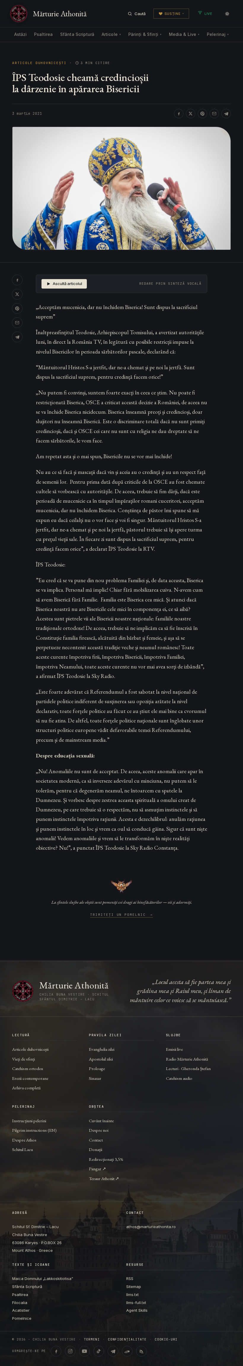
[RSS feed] (141, 1351)
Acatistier (21, 1310)
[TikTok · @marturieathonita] (98, 1351)
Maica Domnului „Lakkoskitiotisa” (42, 1278)
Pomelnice (21, 1318)
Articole (111, 34)
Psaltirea (43, 34)
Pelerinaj (218, 34)
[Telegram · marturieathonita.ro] (113, 1351)
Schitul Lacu (22, 1149)
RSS (129, 1278)
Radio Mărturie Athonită (187, 1059)
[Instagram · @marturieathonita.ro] (70, 1351)
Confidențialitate (127, 1339)
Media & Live (184, 34)
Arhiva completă (26, 1087)
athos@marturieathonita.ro (151, 1226)
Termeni (92, 1339)
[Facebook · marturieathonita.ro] (56, 1351)
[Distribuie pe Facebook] (178, 113)
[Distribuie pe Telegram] (226, 113)
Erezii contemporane (30, 1078)
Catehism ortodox (27, 1068)
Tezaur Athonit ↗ (104, 1178)
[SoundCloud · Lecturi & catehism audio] (127, 1351)
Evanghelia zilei (101, 1049)
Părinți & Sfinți (145, 34)
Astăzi (20, 34)
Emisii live (174, 1049)
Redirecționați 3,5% (106, 1159)
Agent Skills (137, 1310)
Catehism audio (179, 1078)
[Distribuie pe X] (190, 113)
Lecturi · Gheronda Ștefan (188, 1068)
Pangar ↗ (97, 1168)
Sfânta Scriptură (77, 34)
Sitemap (133, 1286)
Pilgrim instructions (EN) (34, 1130)
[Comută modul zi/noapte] (227, 14)
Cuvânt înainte (101, 1120)
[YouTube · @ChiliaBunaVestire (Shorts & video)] (84, 1351)
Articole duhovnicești (39, 63)
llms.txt (132, 1294)
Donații (95, 1149)
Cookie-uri (166, 1339)
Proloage (97, 1068)
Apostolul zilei (101, 1059)
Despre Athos (24, 1140)
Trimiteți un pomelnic (121, 915)
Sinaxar (95, 1078)
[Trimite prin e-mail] (214, 113)
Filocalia (19, 1302)
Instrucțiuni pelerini (29, 1120)
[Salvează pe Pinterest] (202, 113)
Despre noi (98, 1130)
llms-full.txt (136, 1302)
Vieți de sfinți (23, 1059)
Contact (96, 1140)
